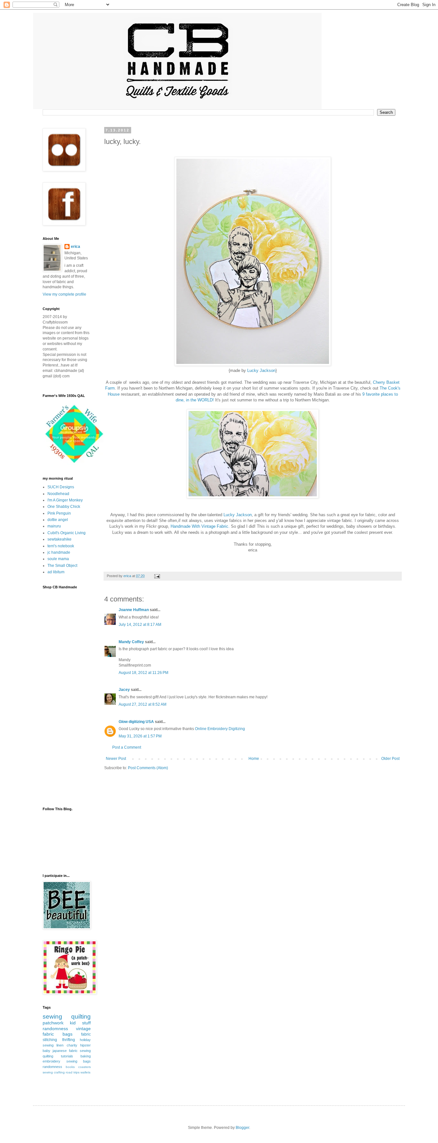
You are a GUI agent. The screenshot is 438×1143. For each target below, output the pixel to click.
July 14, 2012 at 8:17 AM (140, 624)
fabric (86, 1034)
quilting (81, 1016)
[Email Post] (157, 576)
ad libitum (55, 572)
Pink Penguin (59, 513)
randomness (55, 1028)
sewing (52, 1016)
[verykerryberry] (74, 464)
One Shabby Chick (63, 506)
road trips (73, 1072)
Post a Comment (126, 747)
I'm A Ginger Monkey (65, 500)
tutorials (67, 1056)
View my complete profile (64, 294)
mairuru (54, 526)
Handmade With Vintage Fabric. (201, 526)
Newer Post (116, 758)
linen (59, 1045)
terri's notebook (60, 546)
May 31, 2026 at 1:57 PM (140, 736)
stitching (50, 1040)
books (70, 1067)
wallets (85, 1072)
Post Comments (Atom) (148, 768)
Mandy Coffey (131, 642)
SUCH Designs (60, 487)
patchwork (53, 1022)
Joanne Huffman (134, 610)
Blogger (242, 1127)
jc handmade (58, 552)
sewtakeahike (59, 539)
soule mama (58, 559)
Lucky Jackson (261, 370)
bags (67, 1034)
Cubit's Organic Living (66, 533)
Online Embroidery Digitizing (220, 729)
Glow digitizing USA (136, 721)
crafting (59, 1072)
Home (253, 758)
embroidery (51, 1061)
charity (72, 1045)
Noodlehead (58, 494)
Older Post (390, 758)
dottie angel (57, 519)
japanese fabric (65, 1051)
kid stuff (80, 1022)
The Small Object (62, 565)
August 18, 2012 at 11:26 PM (143, 672)
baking (85, 1056)
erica (75, 246)
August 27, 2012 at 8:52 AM (142, 704)
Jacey (124, 689)
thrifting (68, 1040)
